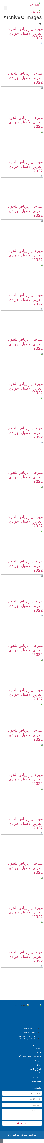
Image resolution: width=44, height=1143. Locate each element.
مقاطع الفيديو (36, 1081)
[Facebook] (21, 1021)
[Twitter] (39, 1021)
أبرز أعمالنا (37, 1060)
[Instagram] (30, 1021)
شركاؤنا (38, 1065)
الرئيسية (38, 1048)
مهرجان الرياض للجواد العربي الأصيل (29, 1056)
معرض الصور (37, 1077)
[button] (11, 8)
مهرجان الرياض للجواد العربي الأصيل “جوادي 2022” (25, 33)
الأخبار (39, 1072)
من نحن (38, 1052)
